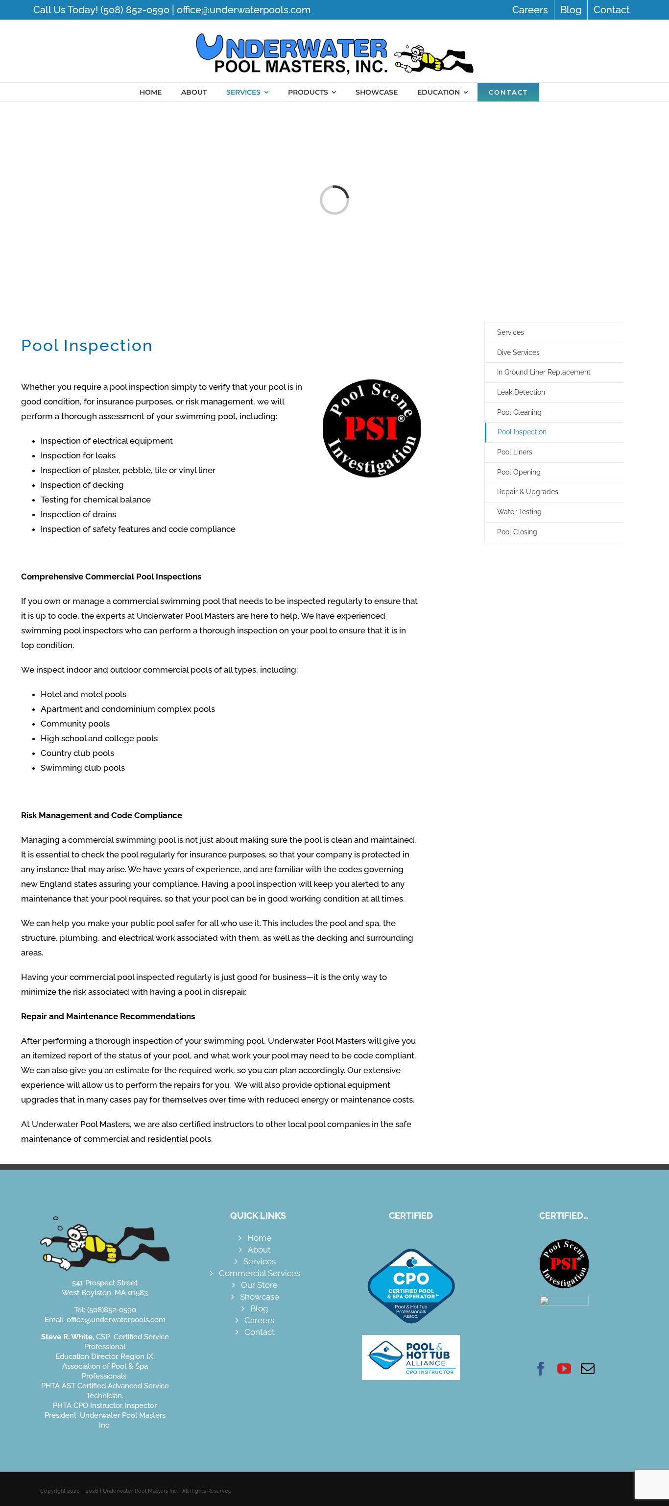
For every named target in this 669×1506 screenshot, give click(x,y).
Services (510, 332)
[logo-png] (334, 28)
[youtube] (564, 1369)
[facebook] (541, 1369)
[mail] (588, 1369)
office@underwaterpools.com (244, 10)
